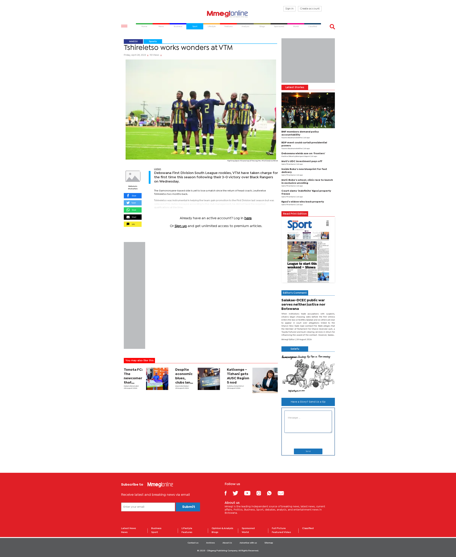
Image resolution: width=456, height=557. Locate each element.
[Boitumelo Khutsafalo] (133, 176)
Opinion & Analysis (222, 528)
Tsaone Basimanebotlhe (292, 138)
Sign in (289, 9)
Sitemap (269, 543)
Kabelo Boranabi (131, 386)
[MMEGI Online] (228, 14)
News (124, 532)
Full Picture (279, 528)
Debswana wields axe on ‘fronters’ (303, 153)
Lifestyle (187, 528)
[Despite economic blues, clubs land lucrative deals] (209, 379)
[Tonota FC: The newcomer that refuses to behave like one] (157, 379)
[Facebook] (228, 493)
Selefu (295, 349)
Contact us (193, 543)
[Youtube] (250, 493)
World (245, 532)
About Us (227, 543)
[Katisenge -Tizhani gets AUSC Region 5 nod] (265, 380)
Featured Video (281, 532)
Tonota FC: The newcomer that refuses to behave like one (133, 382)
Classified (308, 528)
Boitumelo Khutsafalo (133, 188)
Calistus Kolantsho (235, 386)
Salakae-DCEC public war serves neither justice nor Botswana (303, 304)
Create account (310, 9)
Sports (153, 41)
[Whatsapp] (272, 493)
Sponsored (248, 528)
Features (187, 532)
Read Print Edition (295, 214)
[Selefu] (308, 373)
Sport (154, 532)
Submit (188, 506)
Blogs (215, 532)
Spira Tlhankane (288, 164)
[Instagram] (261, 493)
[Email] (283, 493)
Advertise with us (248, 543)
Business (156, 528)
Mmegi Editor (288, 339)
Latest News (128, 528)
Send (308, 451)
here (248, 218)
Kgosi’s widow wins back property (302, 202)
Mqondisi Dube (181, 386)
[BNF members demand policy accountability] (308, 110)
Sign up (181, 226)
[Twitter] (238, 493)
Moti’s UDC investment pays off (301, 161)
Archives (210, 543)
